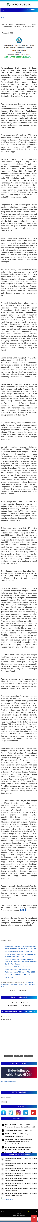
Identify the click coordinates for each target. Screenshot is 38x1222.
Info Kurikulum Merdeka (8, 1081)
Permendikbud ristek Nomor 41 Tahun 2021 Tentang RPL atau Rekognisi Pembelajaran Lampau (18, 985)
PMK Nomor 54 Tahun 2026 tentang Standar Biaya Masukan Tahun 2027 (19, 1135)
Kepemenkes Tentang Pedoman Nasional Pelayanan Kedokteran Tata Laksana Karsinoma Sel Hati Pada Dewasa (21, 962)
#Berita (12, 990)
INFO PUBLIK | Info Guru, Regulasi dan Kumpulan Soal (20, 1211)
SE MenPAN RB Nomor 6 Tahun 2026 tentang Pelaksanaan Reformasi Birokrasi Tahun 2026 (20, 1126)
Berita (3, 17)
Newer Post (9, 1055)
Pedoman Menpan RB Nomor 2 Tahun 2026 (20, 972)
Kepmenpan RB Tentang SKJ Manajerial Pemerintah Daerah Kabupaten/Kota (18, 1148)
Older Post (19, 1055)
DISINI (23, 910)
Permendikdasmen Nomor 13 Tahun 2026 (19, 951)
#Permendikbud (21, 990)
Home (28, 1055)
